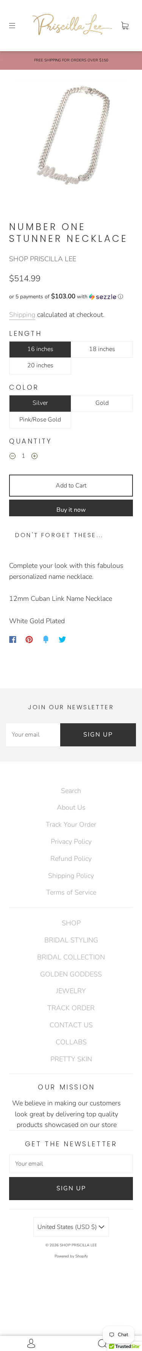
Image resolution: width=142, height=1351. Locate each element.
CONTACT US (71, 1025)
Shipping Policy (71, 875)
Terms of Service (71, 892)
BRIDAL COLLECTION (71, 957)
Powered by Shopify (71, 1256)
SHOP (71, 923)
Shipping (22, 314)
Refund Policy (71, 858)
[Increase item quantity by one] (34, 457)
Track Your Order (71, 824)
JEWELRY (71, 990)
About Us (71, 807)
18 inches (102, 349)
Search (71, 790)
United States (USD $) (67, 1227)
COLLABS (71, 1042)
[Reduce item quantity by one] (12, 457)
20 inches (40, 365)
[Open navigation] (17, 25)
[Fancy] (45, 639)
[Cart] (124, 25)
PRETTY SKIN (71, 1059)
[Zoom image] (71, 138)
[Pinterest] (29, 639)
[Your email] (33, 734)
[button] (71, 296)
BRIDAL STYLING (71, 940)
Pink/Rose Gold (40, 419)
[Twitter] (62, 639)
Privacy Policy (71, 841)
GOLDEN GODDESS (71, 974)
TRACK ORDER (71, 1007)
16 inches (40, 349)
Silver (40, 403)
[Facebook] (13, 639)
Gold (102, 403)
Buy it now (71, 510)
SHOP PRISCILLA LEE (42, 258)
